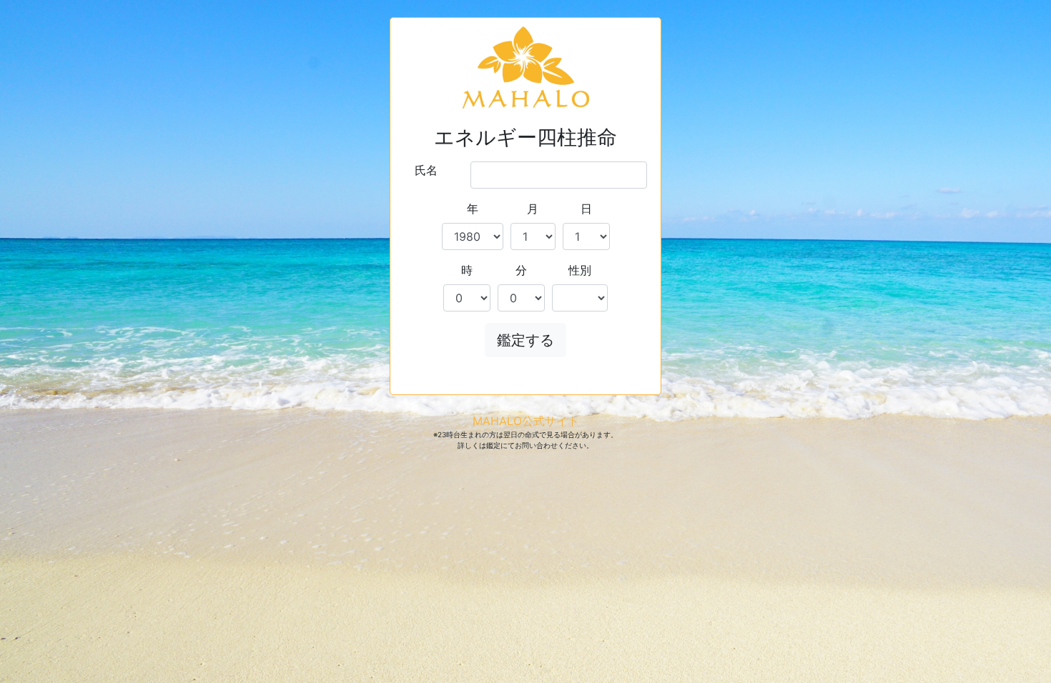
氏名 (426, 170)
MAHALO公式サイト (526, 421)
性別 (579, 270)
